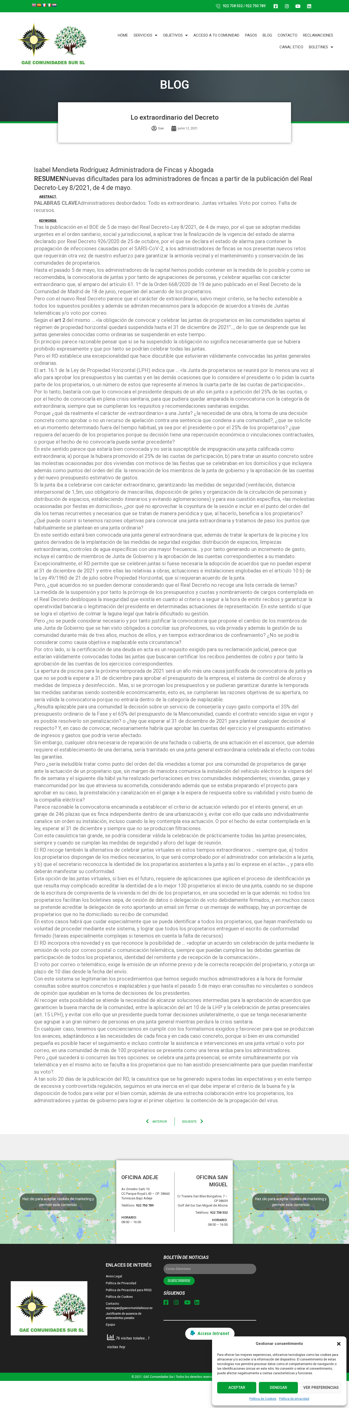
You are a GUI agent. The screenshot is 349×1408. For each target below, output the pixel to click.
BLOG (267, 35)
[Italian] (49, 5)
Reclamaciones (318, 35)
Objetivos (173, 35)
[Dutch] (54, 5)
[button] (338, 1343)
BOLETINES (318, 47)
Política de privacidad (294, 1399)
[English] (33, 5)
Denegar (278, 1387)
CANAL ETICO (291, 47)
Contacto (287, 35)
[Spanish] (39, 5)
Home (123, 35)
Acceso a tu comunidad (216, 35)
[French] (44, 5)
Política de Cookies (262, 1399)
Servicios (143, 35)
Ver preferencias (321, 1387)
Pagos (251, 35)
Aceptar (236, 1387)
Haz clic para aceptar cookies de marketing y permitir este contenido (58, 1202)
